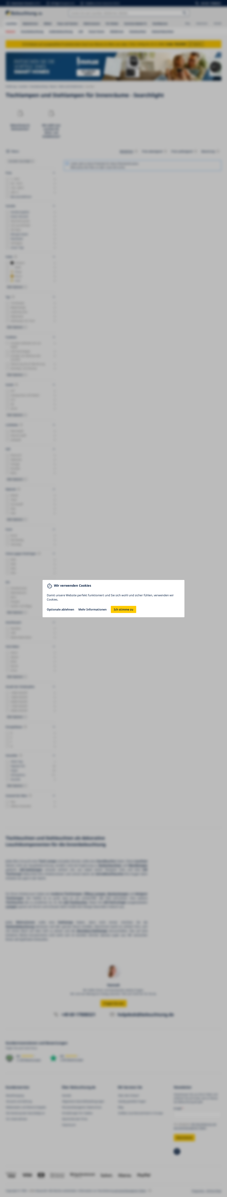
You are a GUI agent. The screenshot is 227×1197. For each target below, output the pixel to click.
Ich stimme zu (123, 609)
